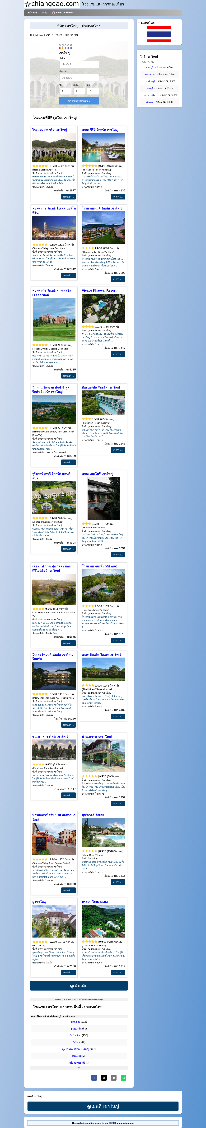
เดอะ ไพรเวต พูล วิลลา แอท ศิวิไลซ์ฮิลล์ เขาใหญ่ (51, 568)
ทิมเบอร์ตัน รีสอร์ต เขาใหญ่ (101, 387)
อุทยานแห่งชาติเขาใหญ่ (75, 1049)
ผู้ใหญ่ (75, 85)
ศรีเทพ (150, 102)
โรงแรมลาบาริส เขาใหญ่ (49, 130)
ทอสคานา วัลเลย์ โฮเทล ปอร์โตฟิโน (54, 210)
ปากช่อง (75, 1022)
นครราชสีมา (150, 95)
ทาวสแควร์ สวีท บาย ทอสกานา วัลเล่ (53, 817)
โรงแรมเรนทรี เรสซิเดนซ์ (99, 566)
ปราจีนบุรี (149, 81)
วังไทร (76, 1042)
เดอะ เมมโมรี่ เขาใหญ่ (97, 474)
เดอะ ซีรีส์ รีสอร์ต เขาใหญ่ (100, 130)
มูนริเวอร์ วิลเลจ (93, 815)
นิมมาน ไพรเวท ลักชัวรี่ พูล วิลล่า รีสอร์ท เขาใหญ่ (50, 389)
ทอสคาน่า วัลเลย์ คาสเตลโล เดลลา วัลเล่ (51, 293)
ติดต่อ (44, 12)
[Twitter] (104, 1078)
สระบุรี (150, 67)
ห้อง (60, 85)
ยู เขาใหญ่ (39, 901)
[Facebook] (94, 1078)
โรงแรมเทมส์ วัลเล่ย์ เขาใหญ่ (102, 208)
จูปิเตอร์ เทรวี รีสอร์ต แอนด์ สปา (51, 476)
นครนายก (149, 74)
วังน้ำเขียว (75, 1035)
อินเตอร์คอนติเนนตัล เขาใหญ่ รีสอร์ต (52, 657)
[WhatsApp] (123, 1078)
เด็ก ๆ (89, 85)
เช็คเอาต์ (62, 72)
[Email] (114, 1078)
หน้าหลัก (32, 12)
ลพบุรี (150, 88)
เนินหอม (77, 1056)
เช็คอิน (62, 58)
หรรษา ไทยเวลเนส (95, 901)
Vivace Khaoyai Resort (99, 290)
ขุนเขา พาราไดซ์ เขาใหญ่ (50, 736)
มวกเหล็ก (76, 1028)
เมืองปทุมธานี (77, 1062)
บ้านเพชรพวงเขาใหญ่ (97, 736)
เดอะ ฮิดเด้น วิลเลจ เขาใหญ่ (101, 654)
